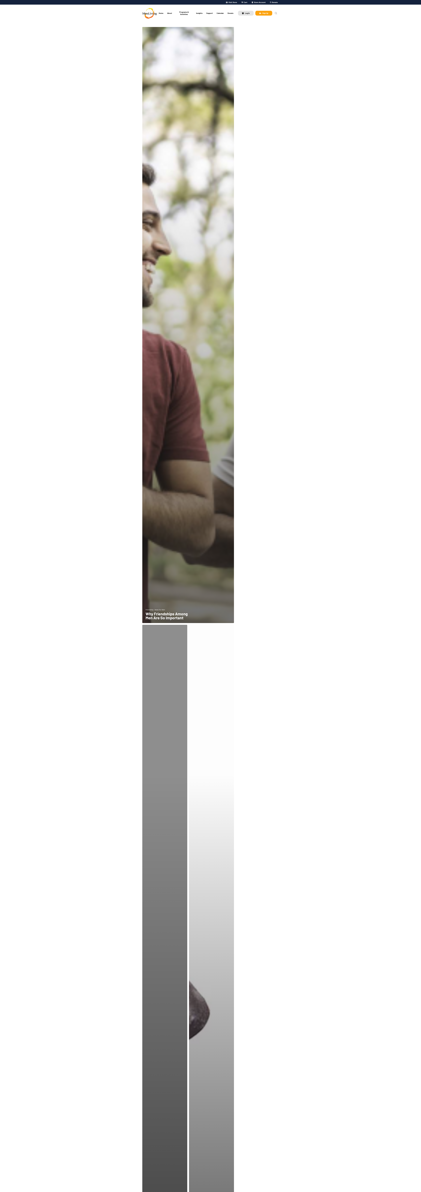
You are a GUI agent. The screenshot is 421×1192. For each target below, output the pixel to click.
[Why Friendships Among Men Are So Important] (188, 325)
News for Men (160, 610)
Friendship (149, 610)
